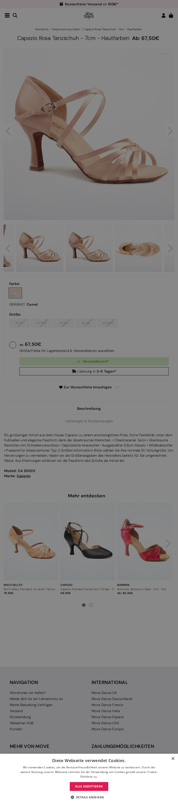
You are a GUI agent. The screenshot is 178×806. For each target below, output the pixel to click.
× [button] (173, 758)
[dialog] (89, 780)
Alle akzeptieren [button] (89, 786)
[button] (89, 797)
